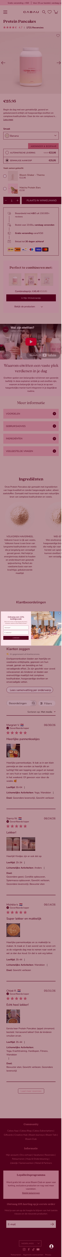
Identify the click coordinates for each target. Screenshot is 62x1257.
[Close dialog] (58, 613)
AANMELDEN (14, 638)
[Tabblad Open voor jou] (49, 1246)
